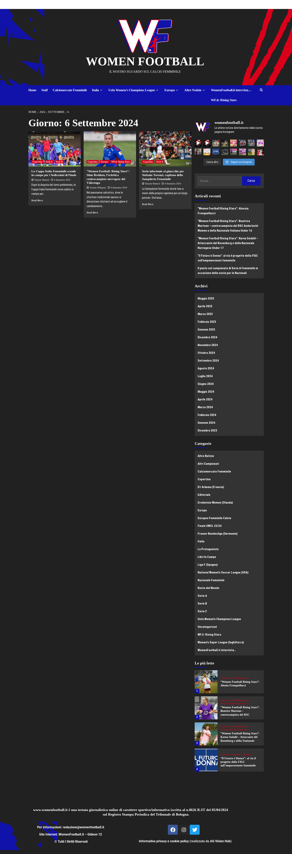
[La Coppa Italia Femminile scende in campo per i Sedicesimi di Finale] (54, 148)
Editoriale (204, 495)
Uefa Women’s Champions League (131, 90)
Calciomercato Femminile (70, 90)
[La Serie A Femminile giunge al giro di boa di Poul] (224, 152)
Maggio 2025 (206, 298)
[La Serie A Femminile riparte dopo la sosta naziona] (198, 152)
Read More (37, 200)
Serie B (59, 161)
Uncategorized (207, 627)
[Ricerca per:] (220, 180)
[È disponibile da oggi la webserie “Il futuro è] (215, 152)
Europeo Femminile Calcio (214, 518)
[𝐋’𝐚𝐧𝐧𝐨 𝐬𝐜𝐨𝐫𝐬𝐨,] (224, 143)
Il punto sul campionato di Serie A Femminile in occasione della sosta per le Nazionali (228, 270)
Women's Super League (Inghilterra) (221, 642)
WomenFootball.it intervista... (234, 703)
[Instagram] (184, 830)
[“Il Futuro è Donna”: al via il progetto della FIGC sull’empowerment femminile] (206, 760)
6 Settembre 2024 (62, 180)
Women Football (145, 61)
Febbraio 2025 (207, 322)
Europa (169, 90)
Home (32, 90)
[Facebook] (173, 830)
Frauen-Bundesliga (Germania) (218, 533)
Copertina (37, 161)
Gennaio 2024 (206, 423)
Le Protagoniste (208, 549)
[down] (101, 90)
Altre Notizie (192, 90)
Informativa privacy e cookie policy (164, 841)
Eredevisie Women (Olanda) (215, 502)
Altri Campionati (208, 464)
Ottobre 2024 (206, 353)
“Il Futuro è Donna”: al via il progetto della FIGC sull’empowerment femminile (228, 258)
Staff (44, 90)
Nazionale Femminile (211, 580)
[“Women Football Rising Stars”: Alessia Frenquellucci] (206, 681)
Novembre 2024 (208, 345)
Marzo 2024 (205, 407)
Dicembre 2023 (207, 430)
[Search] (261, 90)
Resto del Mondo (208, 588)
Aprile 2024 (205, 399)
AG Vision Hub (220, 841)
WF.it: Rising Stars (224, 100)
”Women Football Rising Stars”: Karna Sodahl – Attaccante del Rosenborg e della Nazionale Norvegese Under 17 (228, 243)
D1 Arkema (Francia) (211, 487)
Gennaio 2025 (206, 329)
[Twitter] (195, 830)
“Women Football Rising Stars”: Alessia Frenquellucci (223, 211)
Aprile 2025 (205, 306)
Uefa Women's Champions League (219, 619)
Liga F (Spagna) (208, 564)
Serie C (202, 611)
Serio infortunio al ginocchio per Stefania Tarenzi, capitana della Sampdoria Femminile (163, 175)
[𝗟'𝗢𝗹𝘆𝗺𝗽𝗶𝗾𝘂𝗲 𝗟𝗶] (260, 152)
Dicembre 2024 (207, 337)
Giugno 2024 (206, 384)
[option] (229, 683)
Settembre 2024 (208, 360)
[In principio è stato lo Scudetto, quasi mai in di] (251, 143)
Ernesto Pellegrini (98, 187)
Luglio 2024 (205, 376)
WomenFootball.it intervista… (231, 90)
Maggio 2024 (206, 391)
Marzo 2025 (205, 314)
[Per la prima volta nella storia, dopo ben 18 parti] (233, 152)
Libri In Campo (207, 557)
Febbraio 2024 (207, 415)
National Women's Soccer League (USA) (223, 572)
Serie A (49, 161)
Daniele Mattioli (42, 180)
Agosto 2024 (206, 368)
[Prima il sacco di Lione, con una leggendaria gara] (242, 143)
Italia (95, 90)
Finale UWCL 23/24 (209, 526)
